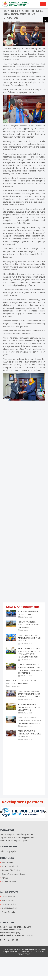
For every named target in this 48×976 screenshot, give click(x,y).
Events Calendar (8, 912)
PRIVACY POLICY (24, 954)
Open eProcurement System (14, 874)
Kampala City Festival (11, 870)
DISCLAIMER (39, 951)
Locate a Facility (9, 904)
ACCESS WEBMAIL (10, 881)
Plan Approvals (8, 900)
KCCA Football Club (10, 866)
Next (45, 812)
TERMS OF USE (27, 951)
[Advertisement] (24, 576)
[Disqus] (24, 443)
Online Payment (8, 896)
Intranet (5, 878)
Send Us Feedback (9, 908)
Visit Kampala (7, 862)
